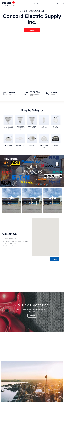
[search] (58, 3)
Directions (54, 259)
